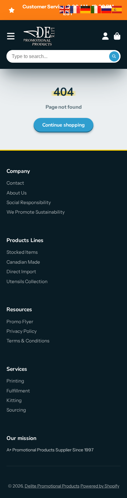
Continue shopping (63, 125)
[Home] (39, 36)
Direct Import (21, 271)
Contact (15, 183)
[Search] (114, 56)
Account (105, 36)
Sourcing (16, 410)
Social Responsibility (28, 202)
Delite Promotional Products (52, 486)
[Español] (117, 9)
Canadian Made (23, 262)
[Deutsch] (85, 9)
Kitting (14, 400)
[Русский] (106, 9)
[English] (64, 9)
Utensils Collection (26, 281)
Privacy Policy (21, 331)
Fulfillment (18, 391)
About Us (16, 193)
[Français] (75, 9)
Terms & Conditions (27, 341)
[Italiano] (96, 9)
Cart (117, 36)
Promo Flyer (19, 321)
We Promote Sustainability (35, 212)
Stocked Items (22, 252)
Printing (15, 381)
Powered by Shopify (99, 486)
